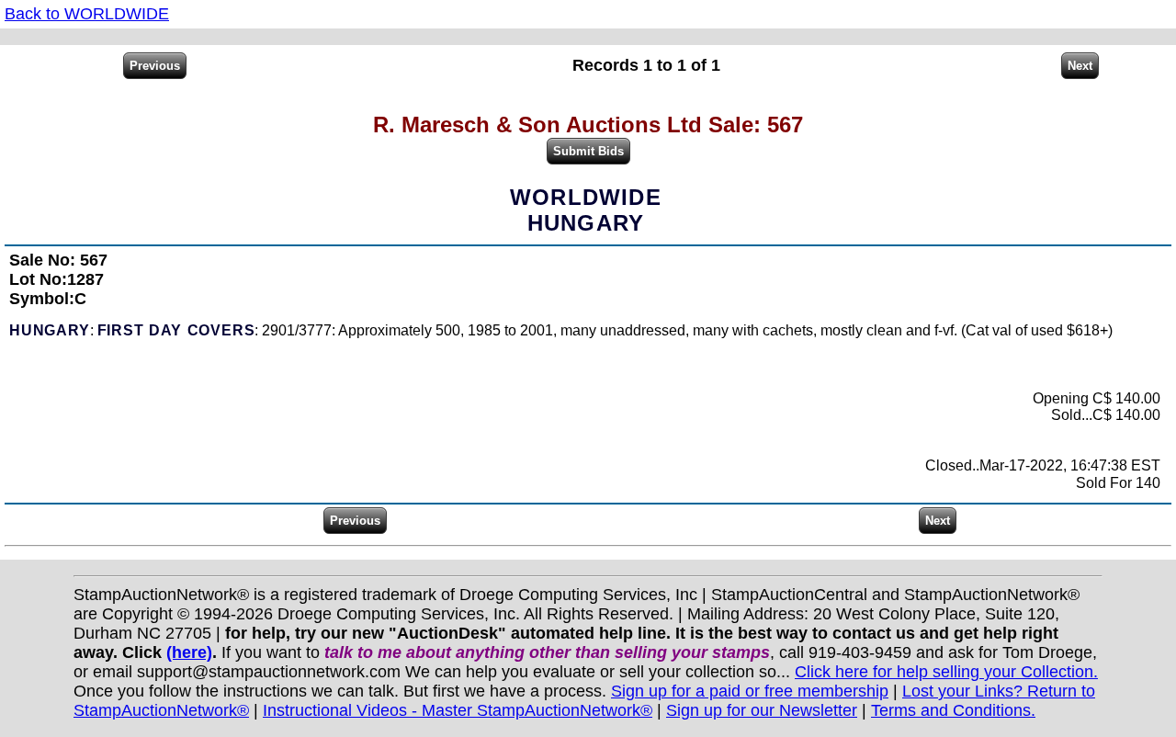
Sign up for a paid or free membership (749, 691)
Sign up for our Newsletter (761, 710)
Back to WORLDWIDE (87, 14)
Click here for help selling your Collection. (946, 672)
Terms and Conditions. (953, 710)
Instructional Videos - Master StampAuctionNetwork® (457, 710)
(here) (189, 652)
